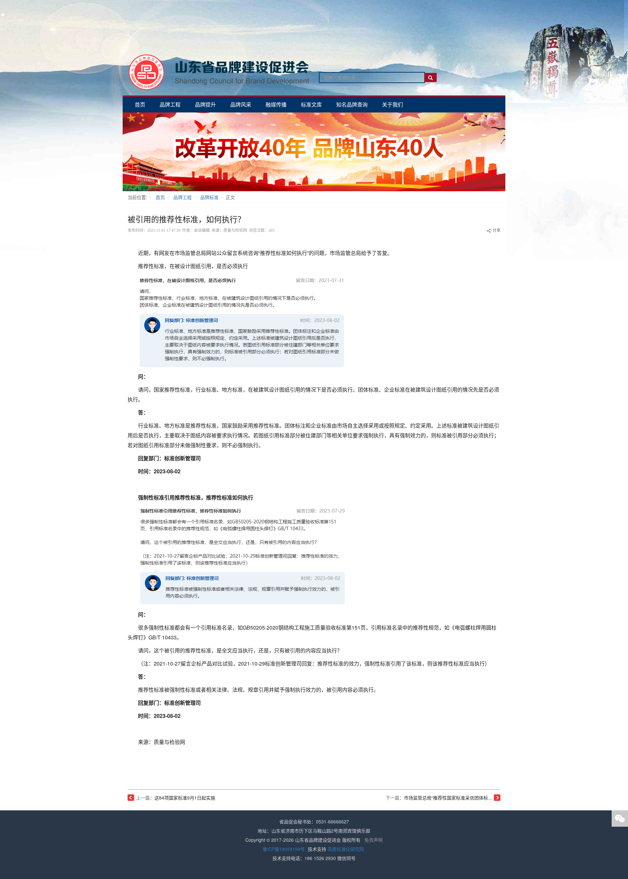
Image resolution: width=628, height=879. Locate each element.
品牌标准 (209, 197)
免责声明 (373, 840)
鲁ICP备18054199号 (284, 849)
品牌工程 (182, 197)
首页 (160, 197)
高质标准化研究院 (345, 849)
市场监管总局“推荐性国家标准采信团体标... (448, 797)
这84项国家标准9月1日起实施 (184, 797)
